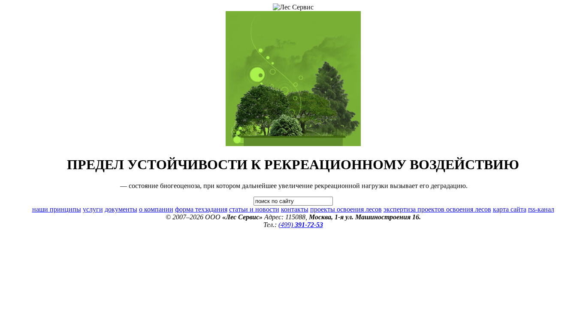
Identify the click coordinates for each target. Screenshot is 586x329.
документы (121, 209)
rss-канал (541, 209)
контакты (294, 209)
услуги (93, 209)
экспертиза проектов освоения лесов (437, 209)
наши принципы (56, 209)
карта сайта (509, 209)
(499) (300, 224)
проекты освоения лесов (346, 209)
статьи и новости (254, 209)
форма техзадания (201, 209)
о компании (156, 209)
